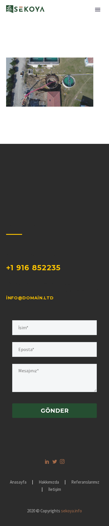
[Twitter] (54, 461)
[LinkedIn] (47, 461)
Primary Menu (97, 9)
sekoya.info (71, 511)
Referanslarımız (85, 482)
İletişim (54, 489)
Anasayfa (18, 482)
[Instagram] (62, 461)
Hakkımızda (49, 482)
